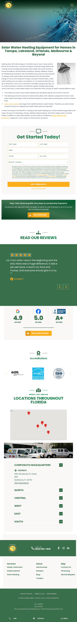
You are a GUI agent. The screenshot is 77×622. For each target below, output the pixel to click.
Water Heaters (13, 571)
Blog (38, 574)
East (17, 513)
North (18, 490)
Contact (40, 618)
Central (20, 498)
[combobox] (38, 162)
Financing (65, 571)
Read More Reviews (40, 333)
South (18, 521)
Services (11, 563)
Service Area (41, 567)
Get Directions (21, 483)
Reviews (39, 571)
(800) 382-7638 (42, 549)
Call (14, 618)
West (17, 506)
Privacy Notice (26, 594)
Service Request (68, 574)
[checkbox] (9, 172)
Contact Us (66, 567)
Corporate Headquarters (32, 465)
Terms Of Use (39, 594)
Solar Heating (13, 574)
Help (63, 563)
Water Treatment (14, 567)
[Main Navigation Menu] (72, 5)
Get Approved (40, 215)
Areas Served (51, 594)
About (39, 563)
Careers (39, 578)
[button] (28, 413)
